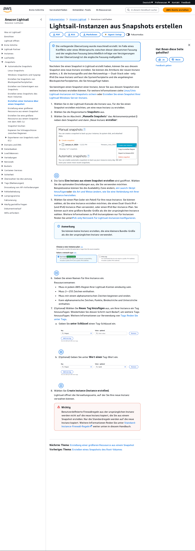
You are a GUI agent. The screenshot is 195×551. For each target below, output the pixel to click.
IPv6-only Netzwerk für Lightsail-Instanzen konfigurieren (103, 217)
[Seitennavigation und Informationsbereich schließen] (189, 45)
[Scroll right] (113, 9)
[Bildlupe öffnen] (56, 175)
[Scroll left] (27, 9)
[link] (101, 19)
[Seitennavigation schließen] (41, 19)
